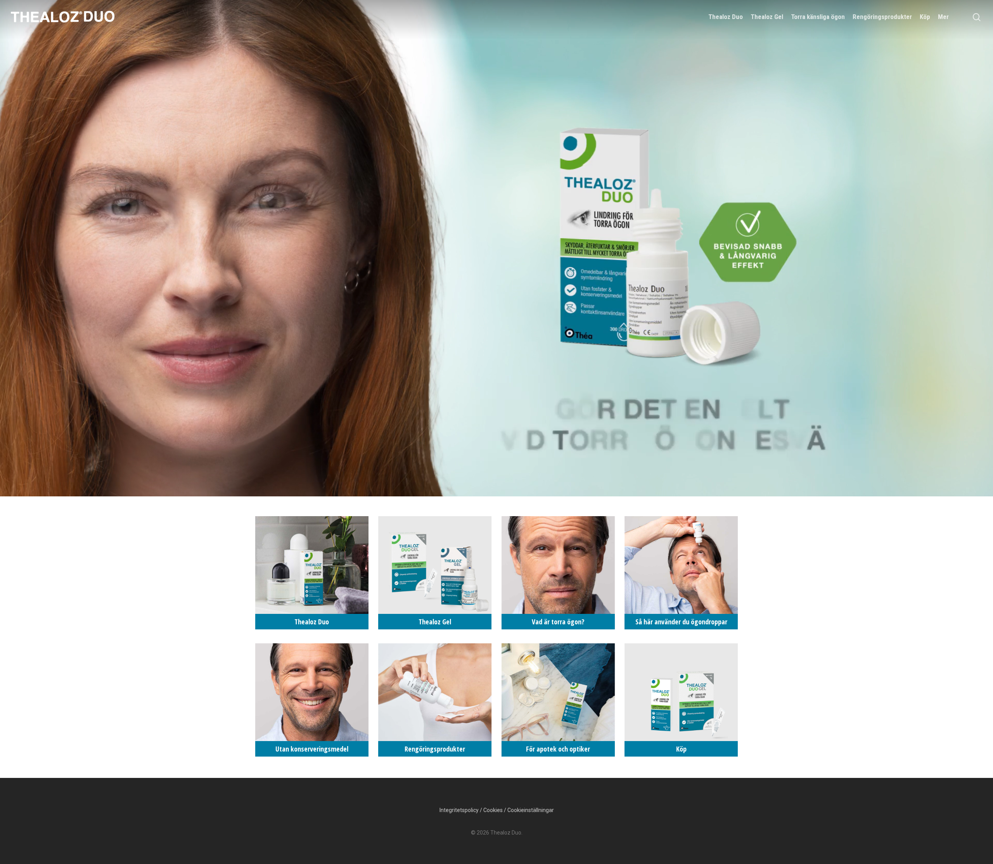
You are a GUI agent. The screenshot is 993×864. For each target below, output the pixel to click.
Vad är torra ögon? (558, 572)
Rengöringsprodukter (882, 17)
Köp (925, 17)
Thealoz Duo (725, 17)
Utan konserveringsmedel (311, 700)
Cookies (493, 810)
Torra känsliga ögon (818, 17)
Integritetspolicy (459, 810)
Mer (943, 17)
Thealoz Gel (767, 17)
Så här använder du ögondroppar (681, 572)
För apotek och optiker (558, 700)
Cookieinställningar (530, 810)
